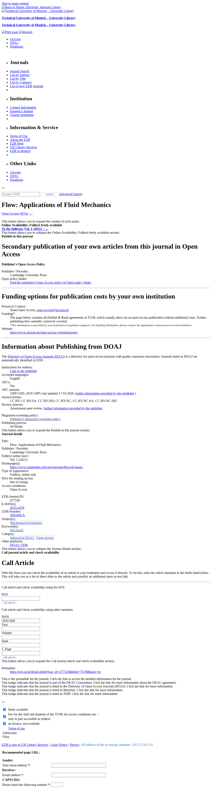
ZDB (24, 545)
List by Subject (20, 75)
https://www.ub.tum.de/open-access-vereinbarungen (44, 332)
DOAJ (14, 545)
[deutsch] (25, 32)
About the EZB (20, 140)
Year (5, 625)
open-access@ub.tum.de (53, 310)
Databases (16, 46)
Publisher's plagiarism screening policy (35, 419)
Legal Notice (59, 744)
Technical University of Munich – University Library (39, 18)
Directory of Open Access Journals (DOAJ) (36, 356)
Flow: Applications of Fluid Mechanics (56, 204)
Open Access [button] (10, 213)
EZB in (20, 151)
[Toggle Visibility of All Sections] (31, 214)
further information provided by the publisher (104, 393)
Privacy (75, 744)
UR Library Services (23, 147)
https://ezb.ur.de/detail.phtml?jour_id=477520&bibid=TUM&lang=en (55, 672)
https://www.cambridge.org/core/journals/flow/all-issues (46, 467)
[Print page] (10, 32)
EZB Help (17, 143)
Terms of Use (19, 136)
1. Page (6, 649)
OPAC (14, 43)
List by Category (21, 82)
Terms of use (16, 728)
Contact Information (23, 107)
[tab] (106, 225)
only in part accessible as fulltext (29, 719)
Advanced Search (70, 194)
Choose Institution (22, 115)
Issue (5, 641)
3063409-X (17, 515)
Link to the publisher (23, 371)
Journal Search (19, 71)
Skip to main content (15, 3)
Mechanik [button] (16, 530)
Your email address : (16, 765)
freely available (18, 709)
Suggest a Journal (21, 111)
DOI (5, 594)
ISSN (5, 616)
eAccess (15, 39)
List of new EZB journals (26, 86)
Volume (7, 633)
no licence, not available (24, 723)
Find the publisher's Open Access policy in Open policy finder (50, 282)
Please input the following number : (26, 784)
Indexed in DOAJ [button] (22, 537)
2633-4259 (17, 507)
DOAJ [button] (24, 213)
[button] (32, 225)
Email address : (13, 775)
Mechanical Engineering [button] (26, 522)
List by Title (18, 78)
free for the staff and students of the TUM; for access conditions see (53, 714)
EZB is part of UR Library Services (25, 744)
